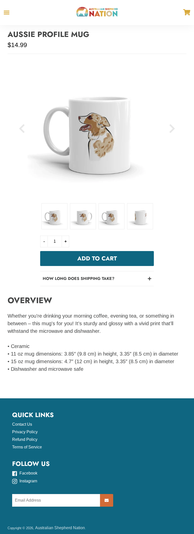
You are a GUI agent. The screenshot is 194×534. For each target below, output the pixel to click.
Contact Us (22, 424)
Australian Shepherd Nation (60, 528)
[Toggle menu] (6, 12)
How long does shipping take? (78, 278)
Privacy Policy (25, 432)
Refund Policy (24, 439)
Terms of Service (27, 447)
